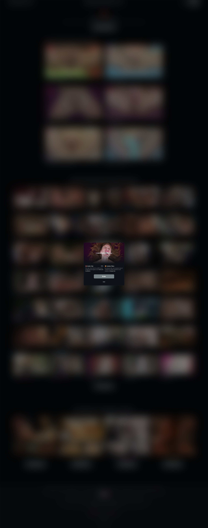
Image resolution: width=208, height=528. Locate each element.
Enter (104, 276)
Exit (104, 281)
